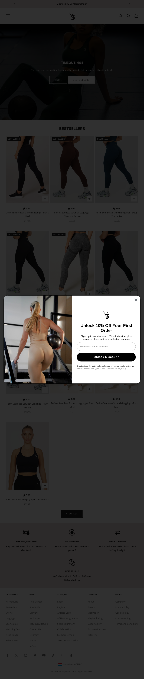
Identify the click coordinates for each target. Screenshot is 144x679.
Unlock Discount (106, 356)
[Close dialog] (136, 300)
